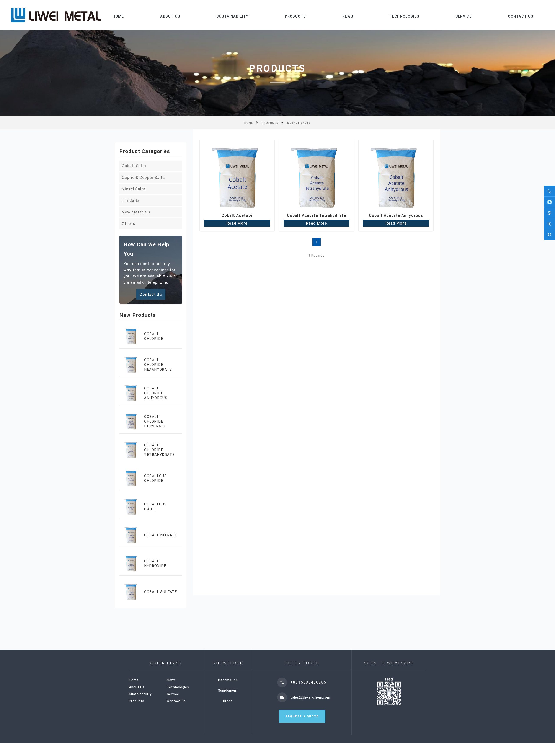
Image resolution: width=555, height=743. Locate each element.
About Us (170, 16)
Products (295, 16)
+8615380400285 (308, 682)
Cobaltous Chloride (155, 478)
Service (463, 16)
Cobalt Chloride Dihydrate (155, 422)
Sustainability (232, 16)
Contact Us (520, 16)
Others (128, 223)
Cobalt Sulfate (160, 592)
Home (118, 16)
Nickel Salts (134, 189)
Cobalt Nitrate (160, 535)
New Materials (136, 212)
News (347, 16)
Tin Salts (131, 200)
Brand (228, 701)
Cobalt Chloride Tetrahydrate (159, 450)
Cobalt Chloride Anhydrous (155, 393)
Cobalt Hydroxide (155, 563)
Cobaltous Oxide (155, 506)
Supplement (228, 690)
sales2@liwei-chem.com (310, 697)
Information (228, 680)
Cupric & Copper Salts (143, 177)
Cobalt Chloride (153, 336)
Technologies (404, 16)
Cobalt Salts (134, 165)
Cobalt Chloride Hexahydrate (158, 365)
